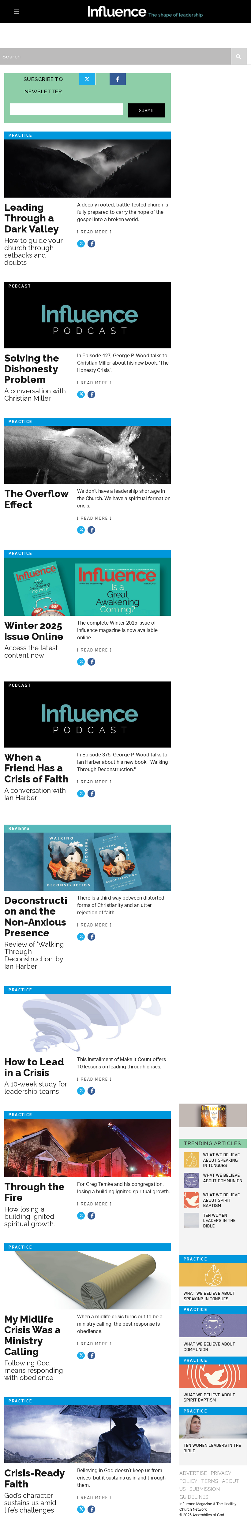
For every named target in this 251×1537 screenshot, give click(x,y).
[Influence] (125, 11)
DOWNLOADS (64, 42)
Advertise (193, 1473)
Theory (58, 29)
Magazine (129, 29)
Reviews (92, 29)
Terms (209, 1481)
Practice (23, 29)
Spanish (147, 42)
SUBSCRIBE (109, 42)
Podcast (22, 42)
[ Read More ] (94, 231)
